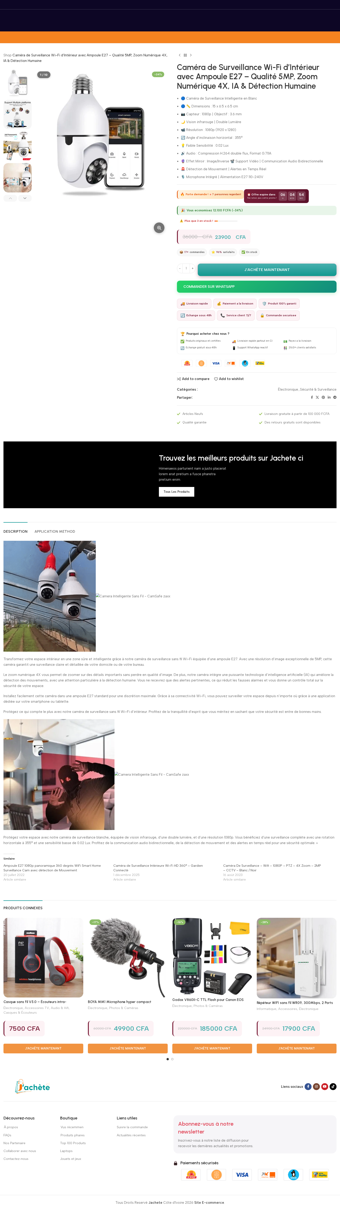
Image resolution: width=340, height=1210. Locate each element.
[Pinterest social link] (323, 397)
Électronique (288, 389)
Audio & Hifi (60, 1008)
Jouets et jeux (70, 1159)
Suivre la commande (132, 1127)
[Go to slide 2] (172, 1059)
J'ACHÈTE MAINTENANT (267, 270)
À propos (10, 1127)
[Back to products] (185, 55)
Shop (7, 55)
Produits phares (72, 1135)
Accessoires (287, 1009)
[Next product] (191, 55)
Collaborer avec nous (19, 1151)
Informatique (266, 1009)
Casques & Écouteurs (20, 1012)
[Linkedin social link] (329, 397)
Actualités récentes (131, 1135)
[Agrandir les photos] (159, 227)
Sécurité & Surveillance (318, 389)
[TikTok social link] (333, 1086)
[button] (10, 198)
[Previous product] (179, 55)
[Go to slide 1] (168, 1059)
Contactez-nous (16, 1159)
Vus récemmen (71, 1127)
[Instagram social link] (316, 1086)
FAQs (7, 1135)
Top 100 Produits (73, 1143)
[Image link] (32, 1086)
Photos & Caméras (123, 1008)
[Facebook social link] (311, 397)
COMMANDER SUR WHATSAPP (209, 287)
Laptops (66, 1151)
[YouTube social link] (324, 1086)
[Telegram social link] (335, 397)
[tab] (15, 529)
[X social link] (317, 397)
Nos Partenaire (14, 1143)
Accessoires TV (37, 1008)
